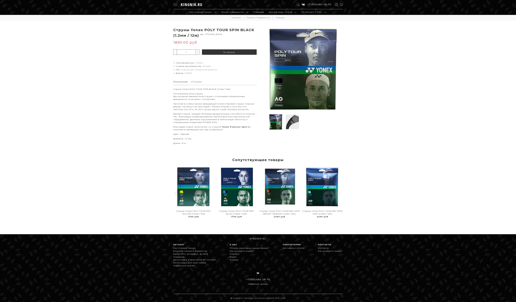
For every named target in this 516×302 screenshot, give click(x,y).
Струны (280, 18)
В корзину (229, 52)
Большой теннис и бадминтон (190, 251)
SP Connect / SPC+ (311, 12)
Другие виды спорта (280, 12)
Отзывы (234, 260)
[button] (176, 194)
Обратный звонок (258, 284)
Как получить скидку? (242, 251)
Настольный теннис (200, 12)
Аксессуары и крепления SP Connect (194, 260)
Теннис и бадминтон (232, 12)
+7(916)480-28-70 (319, 4)
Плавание (258, 12)
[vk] (303, 4)
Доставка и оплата (293, 248)
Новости (235, 254)
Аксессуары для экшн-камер (189, 263)
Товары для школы (183, 266)
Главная (236, 18)
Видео (233, 257)
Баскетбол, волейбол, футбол (190, 254)
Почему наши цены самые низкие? (249, 248)
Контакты (323, 248)
